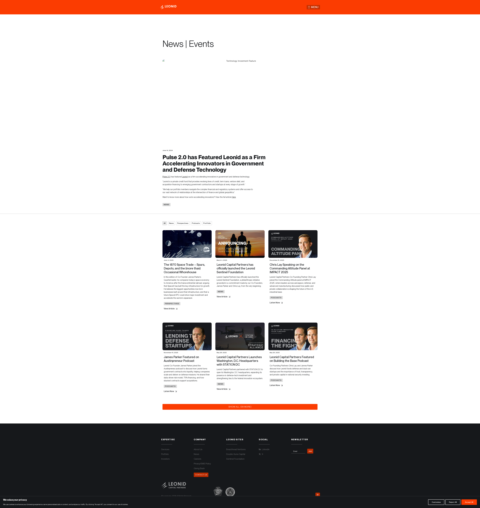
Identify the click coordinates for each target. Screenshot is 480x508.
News (171, 223)
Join (310, 451)
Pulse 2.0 (166, 177)
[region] (240, 502)
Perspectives (182, 223)
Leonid (185, 177)
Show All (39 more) (240, 406)
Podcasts (196, 223)
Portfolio (207, 223)
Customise (436, 502)
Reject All (453, 502)
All (165, 223)
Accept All (469, 502)
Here (234, 197)
